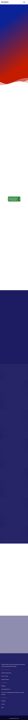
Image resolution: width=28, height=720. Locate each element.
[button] (24, 2)
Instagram (3, 700)
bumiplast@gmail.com (5, 689)
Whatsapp (3, 685)
